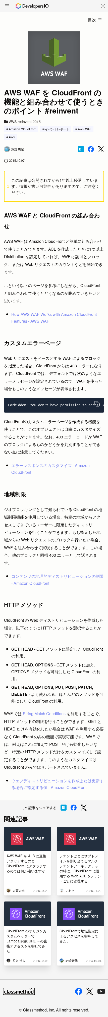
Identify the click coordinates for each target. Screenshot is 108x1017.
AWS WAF (84, 129)
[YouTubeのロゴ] (101, 991)
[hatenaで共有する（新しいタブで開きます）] (81, 149)
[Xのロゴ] (89, 991)
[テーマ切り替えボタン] (103, 6)
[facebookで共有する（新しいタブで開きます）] (91, 149)
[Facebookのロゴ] (78, 991)
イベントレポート (57, 129)
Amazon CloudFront (22, 129)
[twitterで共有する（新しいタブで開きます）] (101, 149)
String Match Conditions (44, 713)
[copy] (97, 404)
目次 (92, 20)
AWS (12, 137)
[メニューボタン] (7, 6)
